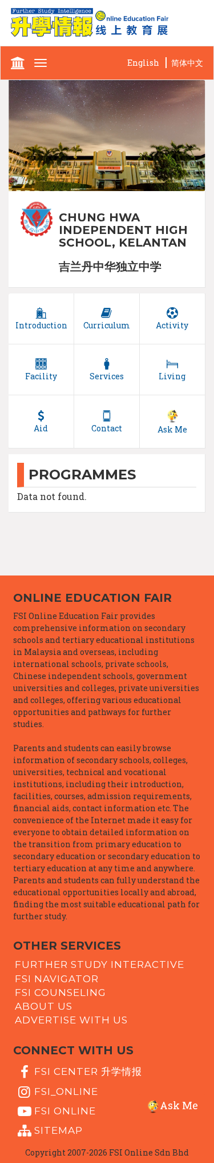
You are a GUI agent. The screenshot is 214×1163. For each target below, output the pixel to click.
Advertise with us (71, 1020)
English (143, 62)
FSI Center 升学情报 (88, 1071)
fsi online (65, 1111)
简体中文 (187, 62)
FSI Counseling (60, 992)
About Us (43, 1006)
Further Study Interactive (99, 964)
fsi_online (66, 1091)
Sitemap (58, 1130)
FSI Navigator (57, 978)
